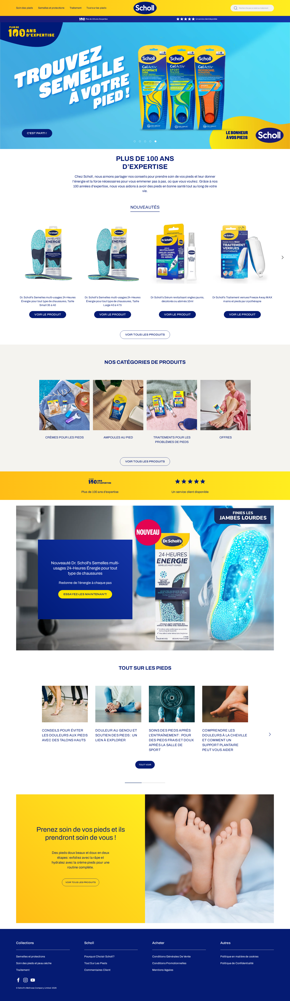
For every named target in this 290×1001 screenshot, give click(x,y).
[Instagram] (25, 980)
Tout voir (145, 765)
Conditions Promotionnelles (169, 963)
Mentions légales (162, 969)
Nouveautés (145, 207)
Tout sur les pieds (96, 8)
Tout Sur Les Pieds (95, 963)
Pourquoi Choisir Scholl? (99, 956)
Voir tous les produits (145, 334)
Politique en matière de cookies (239, 956)
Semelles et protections (51, 8)
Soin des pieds (24, 8)
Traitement (76, 8)
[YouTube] (33, 980)
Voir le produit (47, 314)
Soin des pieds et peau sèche (34, 963)
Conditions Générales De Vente (171, 956)
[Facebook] (18, 980)
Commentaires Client (97, 969)
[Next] (283, 257)
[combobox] (252, 8)
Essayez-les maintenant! (87, 594)
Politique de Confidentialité (237, 963)
